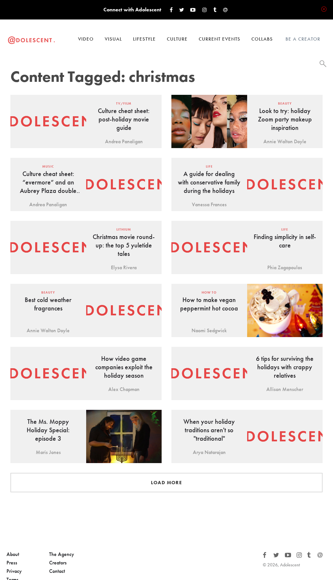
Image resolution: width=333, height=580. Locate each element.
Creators (58, 562)
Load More (166, 482)
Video (86, 39)
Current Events (219, 39)
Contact (57, 571)
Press (12, 562)
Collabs (262, 39)
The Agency (61, 554)
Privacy (14, 571)
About (13, 554)
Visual (113, 39)
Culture (177, 39)
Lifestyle (144, 39)
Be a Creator (303, 39)
